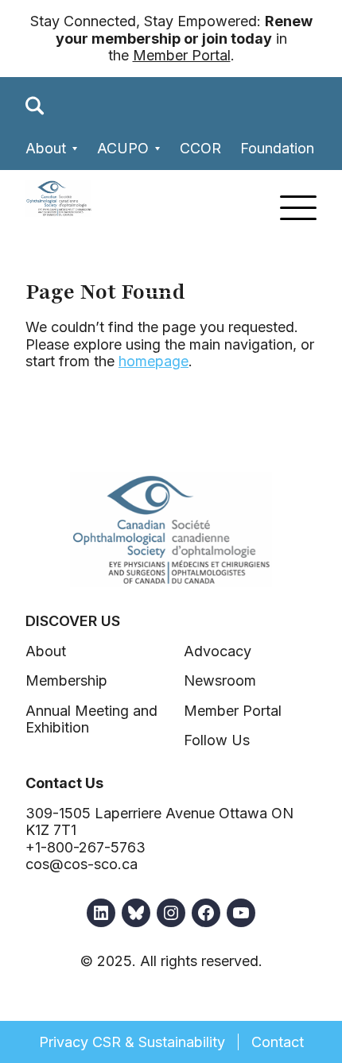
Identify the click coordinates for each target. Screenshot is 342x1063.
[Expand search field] (35, 106)
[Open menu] (298, 207)
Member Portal (182, 55)
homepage (153, 361)
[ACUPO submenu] (158, 149)
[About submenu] (75, 149)
